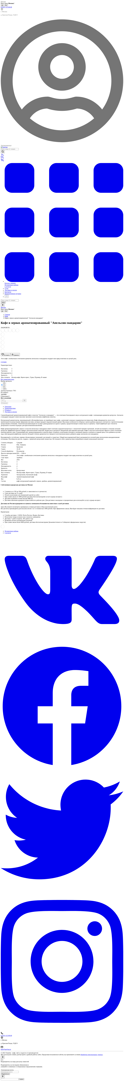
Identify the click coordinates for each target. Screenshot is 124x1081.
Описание (8, 406)
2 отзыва (3, 362)
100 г (4, 383)
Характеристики (10, 408)
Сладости (8, 533)
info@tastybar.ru (6, 1049)
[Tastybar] (4, 147)
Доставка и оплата (11, 412)
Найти (3, 302)
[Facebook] (62, 767)
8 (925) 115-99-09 (6, 7)
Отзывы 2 (8, 410)
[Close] (3, 1057)
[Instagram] (62, 1031)
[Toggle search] (3, 305)
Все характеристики (7, 379)
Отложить (7, 355)
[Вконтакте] (62, 644)
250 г (4, 385)
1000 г (5, 389)
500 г (4, 387)
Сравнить (16, 355)
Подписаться (5, 1074)
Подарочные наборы (11, 531)
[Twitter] (62, 890)
